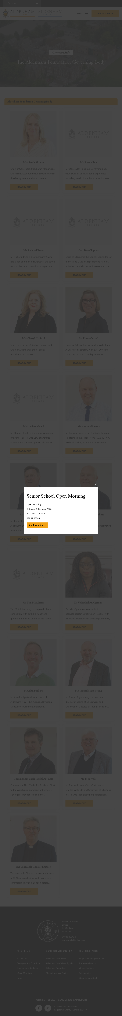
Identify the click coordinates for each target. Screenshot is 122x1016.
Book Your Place (37, 525)
